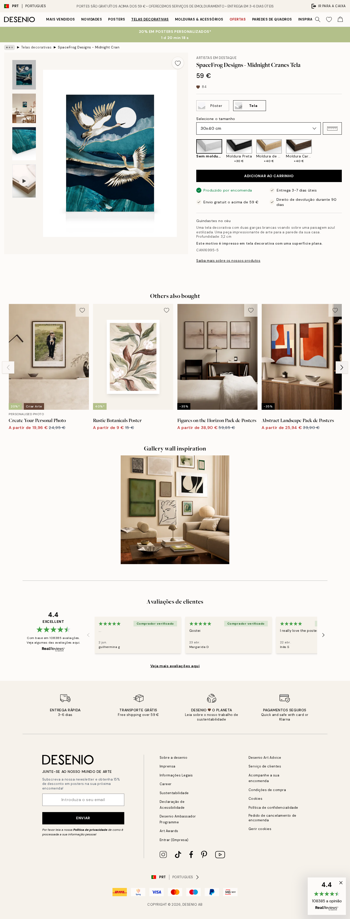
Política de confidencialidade (273, 807)
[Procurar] (317, 19)
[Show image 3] (24, 143)
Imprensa (168, 766)
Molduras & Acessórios (199, 19)
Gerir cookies (260, 829)
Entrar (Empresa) (174, 840)
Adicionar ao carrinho (269, 176)
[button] (332, 128)
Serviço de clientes (265, 766)
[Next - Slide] (346, 151)
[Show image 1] (24, 74)
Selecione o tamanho (215, 118)
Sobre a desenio (174, 757)
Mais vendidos (60, 19)
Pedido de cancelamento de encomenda (272, 817)
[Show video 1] (24, 181)
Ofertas (238, 19)
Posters (116, 19)
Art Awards (169, 831)
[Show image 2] (24, 108)
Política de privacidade (90, 830)
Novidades (91, 19)
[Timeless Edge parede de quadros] (175, 509)
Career (166, 784)
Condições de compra (267, 790)
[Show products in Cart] (340, 19)
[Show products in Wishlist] (329, 19)
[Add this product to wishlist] (178, 63)
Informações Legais (176, 775)
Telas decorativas (150, 19)
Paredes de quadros (272, 19)
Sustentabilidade (174, 793)
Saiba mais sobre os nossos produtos (228, 260)
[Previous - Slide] (192, 151)
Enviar (83, 818)
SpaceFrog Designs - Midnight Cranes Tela (88, 47)
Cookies (256, 798)
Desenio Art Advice (265, 757)
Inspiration (310, 19)
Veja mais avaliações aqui (175, 666)
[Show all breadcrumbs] (9, 47)
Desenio (189, 904)
